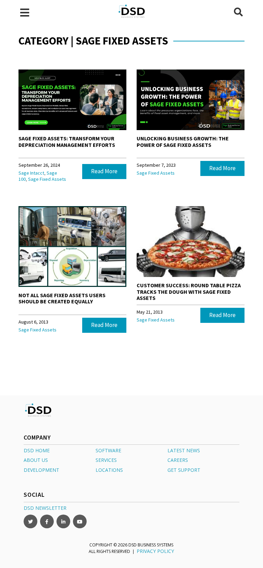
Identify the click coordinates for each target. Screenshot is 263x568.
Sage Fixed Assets (47, 179)
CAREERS (177, 460)
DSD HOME (37, 450)
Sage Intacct (31, 173)
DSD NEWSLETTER (45, 508)
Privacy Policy (155, 551)
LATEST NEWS (183, 450)
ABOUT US (36, 460)
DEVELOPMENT (41, 470)
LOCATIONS (109, 470)
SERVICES (106, 460)
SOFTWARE (108, 450)
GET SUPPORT (183, 470)
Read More (104, 171)
